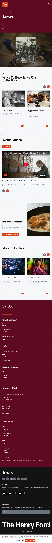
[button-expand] (22, 93)
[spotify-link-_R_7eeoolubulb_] (25, 478)
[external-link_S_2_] (26, 399)
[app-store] (7, 493)
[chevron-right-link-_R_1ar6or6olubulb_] (47, 126)
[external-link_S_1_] (26, 398)
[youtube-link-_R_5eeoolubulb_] (18, 478)
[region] (26, 538)
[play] (5, 175)
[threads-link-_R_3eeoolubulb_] (11, 478)
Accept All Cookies (30, 540)
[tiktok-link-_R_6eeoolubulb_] (22, 478)
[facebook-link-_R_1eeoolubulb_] (3, 478)
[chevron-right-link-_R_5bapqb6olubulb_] (22, 293)
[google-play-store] (19, 493)
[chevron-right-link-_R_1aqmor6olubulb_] (22, 126)
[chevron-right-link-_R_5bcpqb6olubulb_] (47, 293)
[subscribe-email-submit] (47, 512)
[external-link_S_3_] (26, 401)
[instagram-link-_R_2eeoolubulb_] (7, 478)
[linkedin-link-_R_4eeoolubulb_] (14, 478)
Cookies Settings (20, 540)
